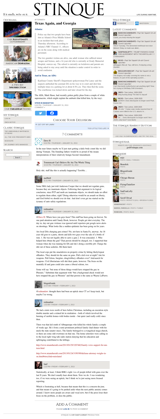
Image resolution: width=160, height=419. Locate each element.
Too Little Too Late (97, 128)
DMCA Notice (10, 122)
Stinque (37, 4)
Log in (7, 118)
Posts (122, 160)
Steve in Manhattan (44, 103)
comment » (40, 107)
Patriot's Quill (133, 200)
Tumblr (140, 208)
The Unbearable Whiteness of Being (17, 132)
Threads (135, 160)
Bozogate (9, 141)
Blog (132, 212)
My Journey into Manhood (16, 144)
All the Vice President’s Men (17, 137)
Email (129, 160)
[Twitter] (40, 113)
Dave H (41, 217)
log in (66, 409)
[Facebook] (52, 113)
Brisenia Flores (146, 200)
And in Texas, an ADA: (46, 75)
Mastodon (144, 23)
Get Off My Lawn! (46, 124)
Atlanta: (39, 29)
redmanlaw (43, 291)
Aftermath (40, 20)
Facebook (121, 23)
